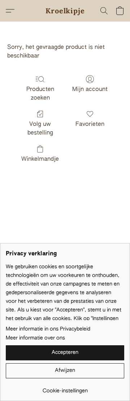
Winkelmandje (40, 159)
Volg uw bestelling (40, 129)
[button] (65, 11)
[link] (65, 388)
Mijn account (90, 89)
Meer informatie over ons (35, 338)
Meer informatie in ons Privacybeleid (48, 329)
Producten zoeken (40, 94)
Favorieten (89, 124)
